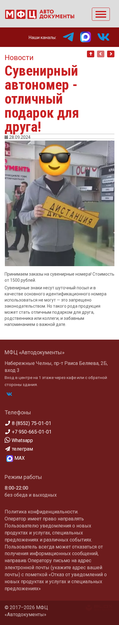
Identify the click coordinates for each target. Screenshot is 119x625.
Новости (19, 57)
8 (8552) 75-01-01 (31, 423)
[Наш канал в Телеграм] (71, 36)
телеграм (22, 449)
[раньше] (110, 54)
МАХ (19, 458)
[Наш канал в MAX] (88, 36)
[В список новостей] (90, 54)
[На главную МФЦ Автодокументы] (40, 17)
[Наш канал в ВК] (106, 36)
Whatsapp (21, 440)
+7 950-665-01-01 (31, 432)
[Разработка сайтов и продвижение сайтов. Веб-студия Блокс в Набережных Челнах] (99, 609)
